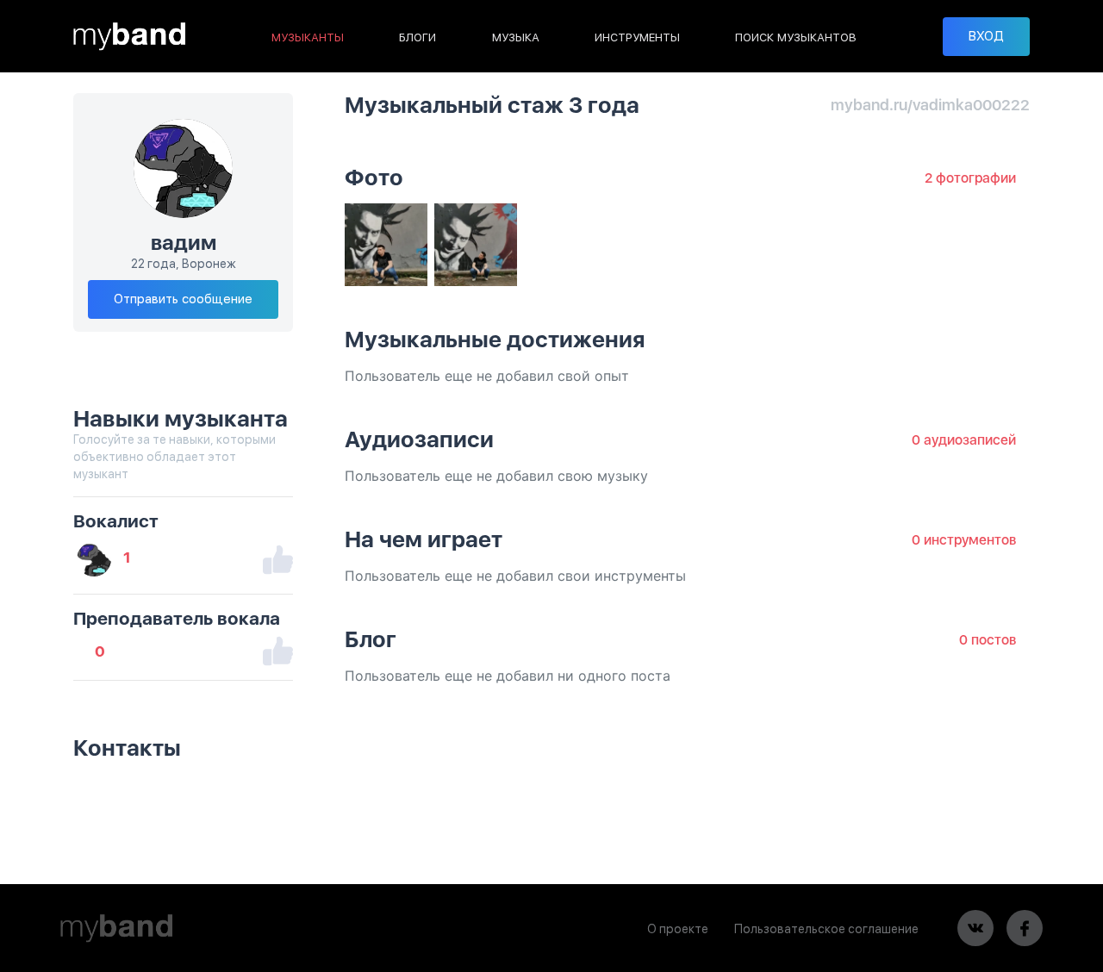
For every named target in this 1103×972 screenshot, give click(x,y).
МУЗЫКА (515, 37)
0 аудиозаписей (964, 440)
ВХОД (986, 36)
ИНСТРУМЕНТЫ (637, 37)
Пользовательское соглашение (826, 929)
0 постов (987, 640)
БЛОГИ (417, 37)
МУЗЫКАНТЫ (307, 37)
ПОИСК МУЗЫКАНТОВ (796, 37)
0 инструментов (964, 540)
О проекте (677, 929)
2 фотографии (970, 178)
